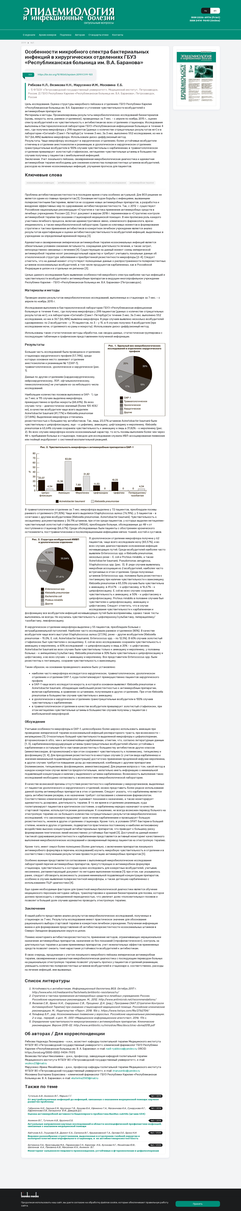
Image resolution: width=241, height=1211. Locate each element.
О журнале (29, 35)
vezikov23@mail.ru (36, 1063)
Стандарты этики (99, 35)
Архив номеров (47, 35)
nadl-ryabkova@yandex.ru (121, 1048)
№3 (32, 43)
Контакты (117, 35)
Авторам (80, 35)
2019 (23, 43)
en (215, 10)
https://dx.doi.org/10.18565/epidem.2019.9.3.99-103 (65, 74)
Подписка (65, 35)
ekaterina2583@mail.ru (84, 1078)
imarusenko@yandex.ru (126, 1070)
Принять (198, 1204)
